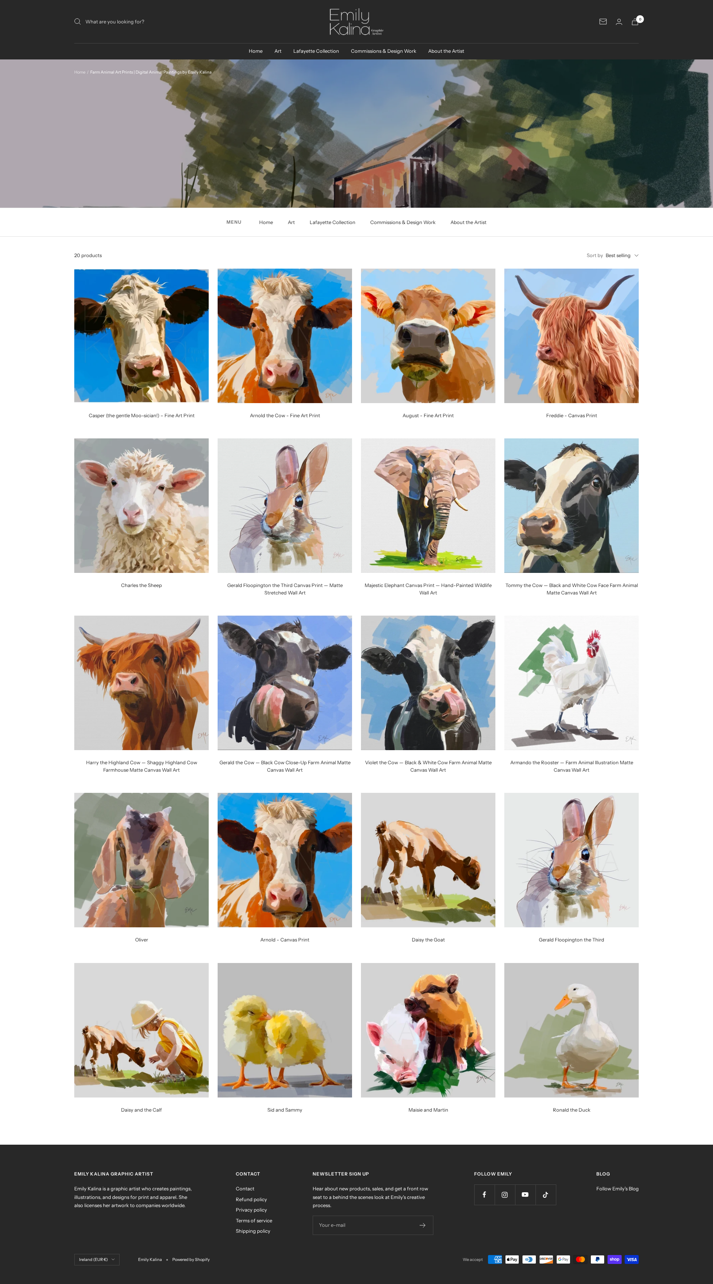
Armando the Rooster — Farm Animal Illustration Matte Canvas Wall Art (571, 766)
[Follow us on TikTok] (545, 1194)
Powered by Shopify (191, 1259)
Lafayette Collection (316, 51)
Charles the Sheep (141, 585)
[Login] (619, 22)
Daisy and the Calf (141, 1110)
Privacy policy (251, 1210)
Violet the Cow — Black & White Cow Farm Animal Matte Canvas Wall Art (428, 766)
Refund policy (251, 1199)
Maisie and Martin (428, 1110)
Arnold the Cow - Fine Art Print (285, 415)
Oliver (141, 940)
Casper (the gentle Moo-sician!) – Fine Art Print (142, 415)
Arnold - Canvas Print (284, 940)
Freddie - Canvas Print (571, 415)
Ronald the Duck (571, 1110)
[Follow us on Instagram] (505, 1194)
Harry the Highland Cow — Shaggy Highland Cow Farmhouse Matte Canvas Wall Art (141, 766)
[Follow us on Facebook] (484, 1194)
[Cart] (635, 21)
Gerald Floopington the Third (571, 940)
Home (256, 51)
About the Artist (446, 51)
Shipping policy (253, 1231)
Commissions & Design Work (383, 51)
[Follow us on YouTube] (525, 1194)
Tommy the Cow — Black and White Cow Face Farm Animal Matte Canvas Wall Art (571, 589)
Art (277, 51)
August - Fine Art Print (428, 415)
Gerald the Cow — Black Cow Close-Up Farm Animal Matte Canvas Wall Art (285, 766)
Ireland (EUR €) (93, 1259)
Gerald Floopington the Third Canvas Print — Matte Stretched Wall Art (285, 589)
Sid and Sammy (284, 1110)
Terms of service (254, 1220)
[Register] (423, 1225)
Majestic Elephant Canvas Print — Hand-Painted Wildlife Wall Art (428, 589)
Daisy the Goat (428, 940)
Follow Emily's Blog (617, 1188)
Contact (245, 1188)
